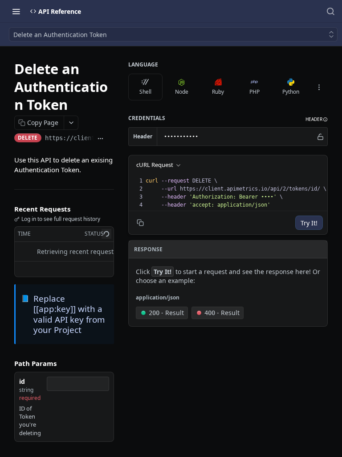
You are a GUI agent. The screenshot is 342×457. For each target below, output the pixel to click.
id (22, 381)
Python (290, 92)
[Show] (320, 136)
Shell (145, 92)
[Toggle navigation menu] (16, 11)
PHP (254, 92)
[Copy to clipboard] (110, 138)
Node (181, 92)
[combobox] (78, 384)
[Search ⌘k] (330, 11)
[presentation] (236, 193)
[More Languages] (319, 87)
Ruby (218, 92)
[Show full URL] (100, 138)
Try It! (309, 223)
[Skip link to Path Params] (8, 363)
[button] (316, 119)
